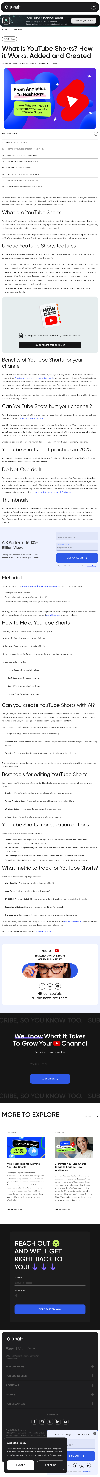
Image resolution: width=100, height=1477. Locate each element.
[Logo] (13, 7)
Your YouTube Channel (63, 544)
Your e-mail (60, 533)
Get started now (50, 1309)
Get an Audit (75, 557)
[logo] (50, 1339)
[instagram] (50, 986)
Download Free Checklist (52, 345)
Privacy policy (56, 1455)
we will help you (53, 615)
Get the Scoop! (70, 1456)
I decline (50, 1465)
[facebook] (42, 986)
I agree (20, 1465)
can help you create (72, 921)
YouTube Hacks (9, 39)
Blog (4, 29)
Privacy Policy (91, 566)
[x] (50, 1422)
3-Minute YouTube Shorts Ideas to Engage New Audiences (70, 1167)
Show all (90, 1117)
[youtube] (58, 986)
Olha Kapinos (30, 63)
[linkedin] (58, 1422)
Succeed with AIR (44, 931)
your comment (20, 1290)
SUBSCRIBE (48, 1078)
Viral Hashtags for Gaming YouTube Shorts (23, 1165)
